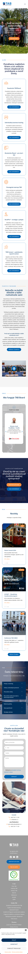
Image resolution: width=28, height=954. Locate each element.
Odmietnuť (14, 944)
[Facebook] (11, 857)
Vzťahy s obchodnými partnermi (11, 687)
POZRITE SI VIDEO (14, 410)
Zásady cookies (8, 952)
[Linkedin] (17, 857)
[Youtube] (14, 857)
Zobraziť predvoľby (14, 948)
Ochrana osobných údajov (17, 952)
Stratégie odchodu (8, 712)
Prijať (14, 940)
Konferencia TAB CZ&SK (11, 638)
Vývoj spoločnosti (8, 708)
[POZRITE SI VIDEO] (14, 407)
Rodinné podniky (8, 704)
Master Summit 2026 (10, 550)
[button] (26, 930)
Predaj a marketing (8, 683)
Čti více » (7, 559)
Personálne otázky (8, 691)
